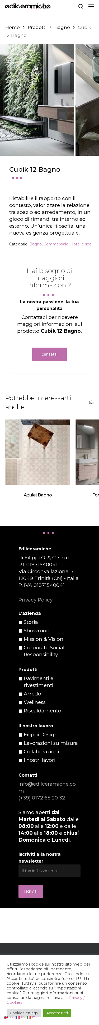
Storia (31, 622)
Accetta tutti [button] (57, 1013)
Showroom (38, 631)
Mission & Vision (43, 639)
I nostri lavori (39, 760)
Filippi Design (41, 735)
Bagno (62, 27)
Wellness (35, 702)
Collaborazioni (41, 752)
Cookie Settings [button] (23, 1013)
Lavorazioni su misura (51, 743)
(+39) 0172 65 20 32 (41, 798)
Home (12, 27)
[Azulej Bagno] (37, 452)
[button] (91, 6)
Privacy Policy (35, 600)
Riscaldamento (42, 711)
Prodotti (37, 27)
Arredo (32, 694)
